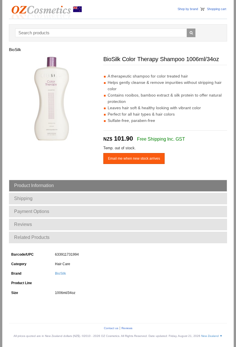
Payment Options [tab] (31, 211)
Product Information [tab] (34, 185)
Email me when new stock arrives (134, 158)
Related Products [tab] (32, 237)
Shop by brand (188, 9)
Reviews (126, 328)
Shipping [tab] (23, 198)
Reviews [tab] (23, 224)
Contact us (111, 328)
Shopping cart (216, 9)
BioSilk (60, 273)
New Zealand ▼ (211, 335)
